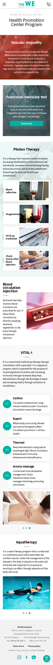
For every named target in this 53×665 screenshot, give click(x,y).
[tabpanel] (26, 507)
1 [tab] (23, 528)
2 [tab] (26, 528)
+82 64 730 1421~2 (17, 640)
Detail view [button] (26, 123)
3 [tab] (30, 528)
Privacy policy (34, 646)
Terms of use (18, 646)
